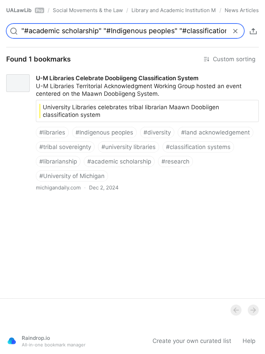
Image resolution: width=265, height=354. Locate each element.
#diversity (157, 132)
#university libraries (128, 146)
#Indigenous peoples (104, 132)
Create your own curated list (192, 340)
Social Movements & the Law (88, 10)
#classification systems (198, 146)
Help (249, 340)
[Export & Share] (253, 31)
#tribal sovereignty (65, 146)
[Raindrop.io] (11, 340)
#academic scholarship (119, 161)
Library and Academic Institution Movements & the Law (173, 10)
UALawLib (24, 10)
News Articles (242, 10)
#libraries (52, 132)
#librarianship (58, 161)
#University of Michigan (72, 176)
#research (175, 161)
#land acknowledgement (215, 132)
